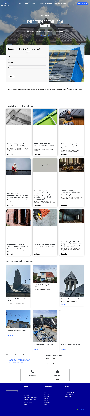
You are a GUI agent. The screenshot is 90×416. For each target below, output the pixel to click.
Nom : (9, 51)
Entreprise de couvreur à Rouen (15, 357)
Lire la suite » (10, 154)
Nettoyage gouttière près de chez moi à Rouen (19, 360)
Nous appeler (32, 375)
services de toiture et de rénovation (25, 95)
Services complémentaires (60, 4)
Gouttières (34, 4)
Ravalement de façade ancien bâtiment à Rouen (19, 359)
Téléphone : (10, 62)
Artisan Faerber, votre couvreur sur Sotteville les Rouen (70, 146)
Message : (10, 67)
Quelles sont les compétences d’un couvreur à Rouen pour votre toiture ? (17, 195)
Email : (9, 56)
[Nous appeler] (32, 371)
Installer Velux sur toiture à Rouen (16, 362)
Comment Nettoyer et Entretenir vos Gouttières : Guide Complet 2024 (70, 193)
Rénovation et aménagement (46, 4)
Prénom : (29, 51)
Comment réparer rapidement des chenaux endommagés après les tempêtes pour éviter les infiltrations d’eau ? (43, 195)
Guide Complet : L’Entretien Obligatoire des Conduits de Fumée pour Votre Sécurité (71, 244)
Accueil (20, 4)
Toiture (26, 4)
